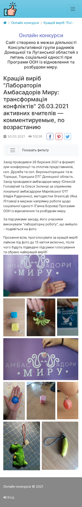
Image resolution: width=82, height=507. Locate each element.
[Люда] (40, 359)
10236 (37, 136)
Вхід (10, 497)
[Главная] (5, 22)
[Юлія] (21, 446)
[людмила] (67, 317)
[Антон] (40, 276)
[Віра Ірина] (14, 317)
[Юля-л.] (60, 446)
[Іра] (41, 317)
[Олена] (67, 400)
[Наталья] (14, 401)
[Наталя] (41, 401)
